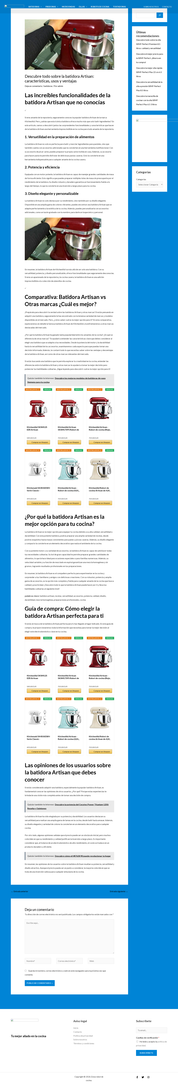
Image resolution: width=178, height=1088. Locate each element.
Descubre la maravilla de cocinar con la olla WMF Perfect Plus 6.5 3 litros (147, 100)
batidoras (34, 7)
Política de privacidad (83, 1035)
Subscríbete (146, 1053)
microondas (68, 7)
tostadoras (119, 7)
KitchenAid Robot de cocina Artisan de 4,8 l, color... (99, 489)
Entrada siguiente (119, 891)
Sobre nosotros (151, 7)
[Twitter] (143, 1077)
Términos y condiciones (83, 1043)
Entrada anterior (19, 891)
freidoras (50, 7)
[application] (40, 7)
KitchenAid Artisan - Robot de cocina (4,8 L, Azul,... (68, 489)
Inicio (75, 1028)
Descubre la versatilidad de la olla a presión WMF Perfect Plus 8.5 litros (149, 86)
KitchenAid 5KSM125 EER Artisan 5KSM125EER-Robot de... (37, 428)
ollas (82, 7)
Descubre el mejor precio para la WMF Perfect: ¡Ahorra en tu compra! (149, 58)
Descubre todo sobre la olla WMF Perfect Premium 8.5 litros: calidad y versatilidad (148, 44)
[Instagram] (148, 1077)
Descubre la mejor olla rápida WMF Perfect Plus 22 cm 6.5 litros (149, 72)
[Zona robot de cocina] (14, 6)
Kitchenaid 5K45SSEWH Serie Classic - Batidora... (38, 489)
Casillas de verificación (147, 1037)
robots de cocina (100, 7)
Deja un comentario (33, 86)
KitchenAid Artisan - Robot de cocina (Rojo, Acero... (100, 428)
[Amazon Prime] (46, 494)
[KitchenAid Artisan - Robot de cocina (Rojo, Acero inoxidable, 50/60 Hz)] (100, 408)
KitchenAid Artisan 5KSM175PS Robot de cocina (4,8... (68, 428)
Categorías (141, 179)
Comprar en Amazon (40, 442)
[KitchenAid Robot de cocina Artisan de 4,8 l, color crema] (100, 469)
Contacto (167, 7)
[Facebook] (137, 1077)
